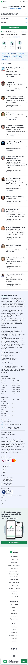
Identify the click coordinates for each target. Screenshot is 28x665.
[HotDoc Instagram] (16, 649)
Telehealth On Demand (14, 588)
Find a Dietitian (14, 576)
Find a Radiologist (14, 585)
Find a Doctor (14, 559)
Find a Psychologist (14, 574)
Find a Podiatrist (14, 568)
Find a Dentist (14, 562)
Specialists (14, 613)
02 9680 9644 (7, 421)
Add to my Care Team (15, 8)
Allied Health (14, 607)
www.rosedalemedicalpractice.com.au (13, 424)
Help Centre (14, 594)
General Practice (14, 604)
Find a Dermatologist (14, 582)
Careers (14, 629)
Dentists (14, 610)
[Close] (1, 661)
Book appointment (14, 27)
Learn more (24, 31)
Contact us (14, 632)
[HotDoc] (4, 2)
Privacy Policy (14, 638)
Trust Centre (14, 641)
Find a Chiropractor (14, 571)
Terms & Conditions (14, 635)
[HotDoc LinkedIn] (14, 649)
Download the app (14, 542)
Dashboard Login (14, 616)
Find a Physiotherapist (14, 565)
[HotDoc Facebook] (11, 649)
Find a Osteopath (14, 579)
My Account (14, 591)
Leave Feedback (14, 596)
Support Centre (14, 619)
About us (14, 626)
